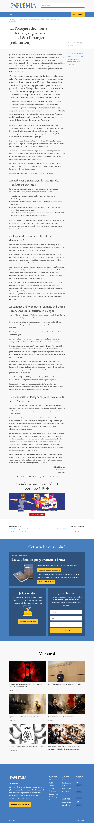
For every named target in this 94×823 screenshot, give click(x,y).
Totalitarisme (71, 62)
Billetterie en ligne (37, 514)
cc (61, 477)
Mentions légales (79, 820)
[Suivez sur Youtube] (78, 802)
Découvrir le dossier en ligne (49, 570)
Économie (52, 791)
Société (51, 786)
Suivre (79, 785)
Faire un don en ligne (46, 582)
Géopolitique (71, 45)
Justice (77, 56)
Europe (51, 788)
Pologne (76, 59)
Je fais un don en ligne (27, 621)
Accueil (11, 20)
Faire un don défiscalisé (20, 804)
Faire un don (77, 14)
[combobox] (63, 5)
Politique (52, 783)
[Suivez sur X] (77, 788)
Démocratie (71, 56)
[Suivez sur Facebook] (77, 794)
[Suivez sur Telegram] (77, 782)
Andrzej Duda (79, 53)
